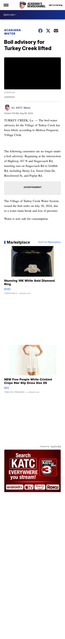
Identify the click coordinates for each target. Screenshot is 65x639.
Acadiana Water (12, 31)
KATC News (23, 107)
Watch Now (55, 5)
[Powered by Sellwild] (56, 446)
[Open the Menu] (6, 5)
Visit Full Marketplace (49, 242)
